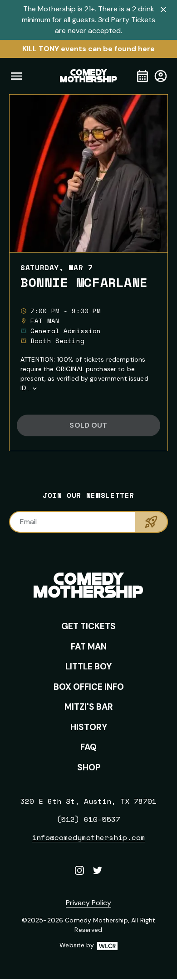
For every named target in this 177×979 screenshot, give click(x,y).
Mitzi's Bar (88, 706)
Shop (88, 767)
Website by (88, 945)
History (88, 727)
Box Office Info (89, 686)
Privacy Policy (88, 902)
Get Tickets (88, 626)
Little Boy (88, 666)
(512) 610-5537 (88, 819)
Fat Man (89, 646)
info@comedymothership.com (88, 837)
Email (28, 521)
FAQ (88, 747)
